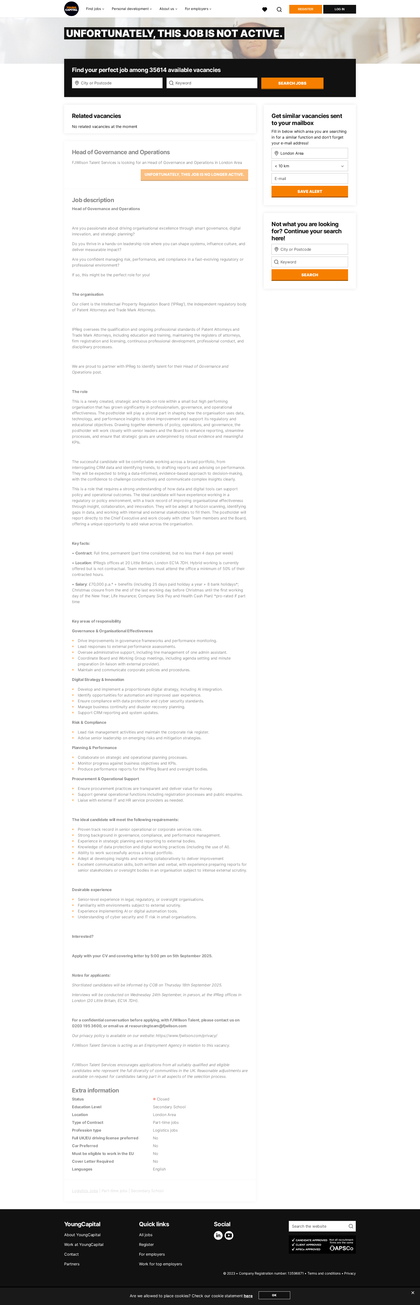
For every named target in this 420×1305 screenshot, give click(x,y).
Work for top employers (160, 1263)
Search (309, 274)
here (248, 1295)
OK (274, 1295)
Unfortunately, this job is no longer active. (194, 174)
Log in (340, 9)
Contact (71, 1254)
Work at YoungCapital (84, 1244)
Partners (71, 1263)
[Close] (412, 1295)
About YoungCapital (82, 1234)
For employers (152, 1254)
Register (305, 9)
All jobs (145, 1234)
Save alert (310, 191)
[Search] (279, 9)
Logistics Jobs (85, 1190)
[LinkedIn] (219, 1235)
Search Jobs (292, 83)
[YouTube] (230, 1235)
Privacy (350, 1273)
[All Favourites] (264, 9)
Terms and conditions (324, 1273)
